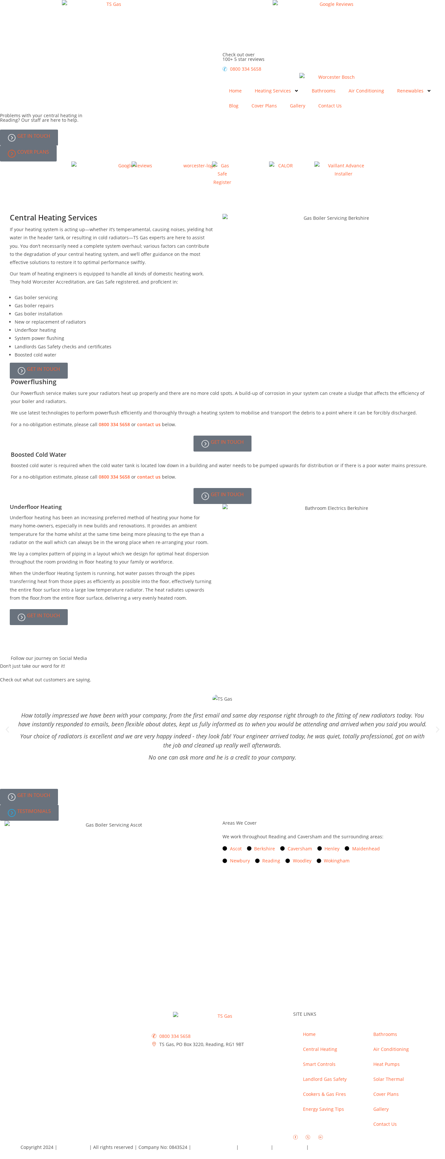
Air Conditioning (366, 91)
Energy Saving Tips (323, 1109)
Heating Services (273, 91)
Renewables (410, 91)
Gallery (297, 106)
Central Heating (320, 1049)
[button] (7, 730)
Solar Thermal (388, 1079)
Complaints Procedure (334, 1147)
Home (235, 91)
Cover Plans (264, 106)
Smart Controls (319, 1064)
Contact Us (330, 106)
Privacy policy (255, 1147)
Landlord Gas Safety (325, 1079)
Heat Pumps (386, 1064)
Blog (233, 106)
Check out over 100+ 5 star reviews (244, 56)
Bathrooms (324, 91)
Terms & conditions (214, 1147)
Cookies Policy (290, 1147)
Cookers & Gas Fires (324, 1094)
